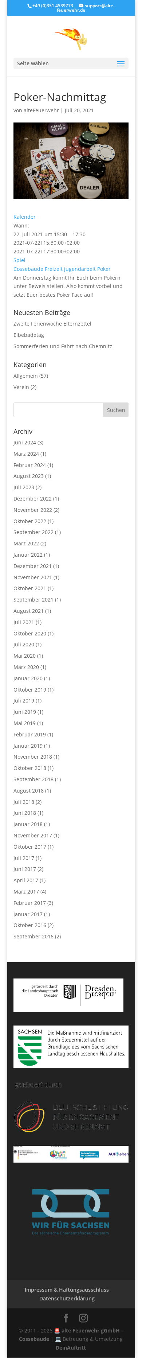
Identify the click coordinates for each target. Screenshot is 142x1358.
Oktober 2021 (29, 588)
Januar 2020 (28, 678)
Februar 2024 (29, 465)
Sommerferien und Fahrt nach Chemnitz (62, 346)
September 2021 (33, 599)
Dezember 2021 (32, 566)
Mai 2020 (24, 655)
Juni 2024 (24, 442)
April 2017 (25, 880)
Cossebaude (28, 268)
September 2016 (33, 936)
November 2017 (32, 835)
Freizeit (54, 268)
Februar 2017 (29, 902)
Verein (21, 387)
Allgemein (25, 375)
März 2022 (26, 543)
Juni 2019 (24, 711)
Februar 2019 (29, 734)
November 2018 (32, 756)
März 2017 (26, 891)
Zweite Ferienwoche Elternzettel (52, 323)
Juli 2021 (23, 622)
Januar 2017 (28, 914)
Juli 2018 (23, 801)
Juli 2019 (23, 700)
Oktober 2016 (29, 925)
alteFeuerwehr (41, 110)
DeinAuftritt (71, 1347)
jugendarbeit (80, 268)
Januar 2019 (28, 745)
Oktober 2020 (29, 633)
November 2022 (32, 509)
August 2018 (28, 790)
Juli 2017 (23, 858)
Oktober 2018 (29, 767)
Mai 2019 (24, 723)
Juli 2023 (23, 487)
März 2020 (26, 667)
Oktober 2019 (29, 689)
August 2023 (28, 475)
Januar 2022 (28, 554)
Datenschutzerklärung (67, 1298)
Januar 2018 (28, 824)
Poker (104, 268)
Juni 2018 (24, 812)
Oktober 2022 (29, 521)
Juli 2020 (23, 644)
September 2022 (33, 532)
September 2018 (33, 779)
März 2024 (26, 453)
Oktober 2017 (29, 846)
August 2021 (28, 610)
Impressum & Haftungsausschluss (67, 1289)
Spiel (19, 260)
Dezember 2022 (32, 498)
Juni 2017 (24, 868)
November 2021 (32, 577)
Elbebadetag (28, 334)
